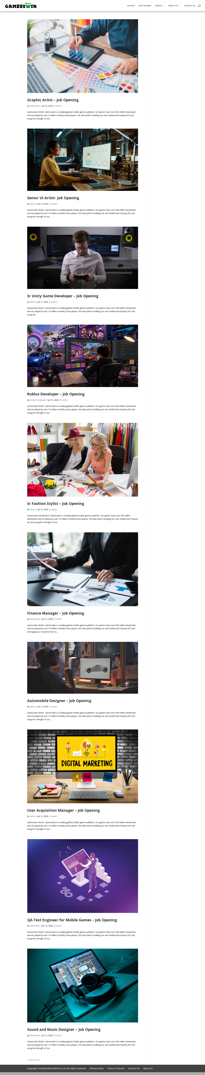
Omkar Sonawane (38, 400)
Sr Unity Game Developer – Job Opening (62, 295)
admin (32, 203)
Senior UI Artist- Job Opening (53, 197)
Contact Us (189, 6)
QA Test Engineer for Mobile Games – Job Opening (72, 919)
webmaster (35, 105)
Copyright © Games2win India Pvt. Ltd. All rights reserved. (56, 1068)
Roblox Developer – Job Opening (56, 394)
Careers (131, 6)
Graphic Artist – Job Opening (53, 99)
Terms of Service (116, 1068)
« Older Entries (33, 1059)
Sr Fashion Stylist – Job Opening (55, 503)
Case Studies (144, 6)
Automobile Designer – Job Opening (59, 700)
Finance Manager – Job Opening (55, 613)
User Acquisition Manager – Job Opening (63, 810)
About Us (173, 6)
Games (158, 6)
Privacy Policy (97, 1068)
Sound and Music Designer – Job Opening (63, 1029)
